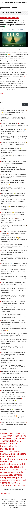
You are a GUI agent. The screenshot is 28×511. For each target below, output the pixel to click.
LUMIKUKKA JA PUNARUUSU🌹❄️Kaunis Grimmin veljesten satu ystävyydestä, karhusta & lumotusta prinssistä (14, 125)
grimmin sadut (6, 438)
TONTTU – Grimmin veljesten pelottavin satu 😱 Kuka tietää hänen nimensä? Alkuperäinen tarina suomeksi (14, 226)
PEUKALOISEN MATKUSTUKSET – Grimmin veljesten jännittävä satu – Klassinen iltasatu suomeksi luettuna (13, 271)
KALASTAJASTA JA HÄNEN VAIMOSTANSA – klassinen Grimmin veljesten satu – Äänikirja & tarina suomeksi (13, 322)
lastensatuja (6, 462)
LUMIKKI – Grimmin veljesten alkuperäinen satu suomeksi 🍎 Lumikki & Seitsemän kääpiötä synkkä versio (14, 233)
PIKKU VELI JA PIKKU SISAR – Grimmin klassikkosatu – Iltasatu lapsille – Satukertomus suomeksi (14, 347)
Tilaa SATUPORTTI (5, 493)
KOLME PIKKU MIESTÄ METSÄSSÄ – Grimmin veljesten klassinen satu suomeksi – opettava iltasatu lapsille (14, 341)
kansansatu (17, 451)
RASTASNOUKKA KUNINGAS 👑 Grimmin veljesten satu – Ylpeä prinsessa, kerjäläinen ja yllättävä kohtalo (14, 239)
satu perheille (15, 475)
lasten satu (21, 459)
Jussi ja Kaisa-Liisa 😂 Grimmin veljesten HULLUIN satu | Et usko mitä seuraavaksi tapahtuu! (12, 214)
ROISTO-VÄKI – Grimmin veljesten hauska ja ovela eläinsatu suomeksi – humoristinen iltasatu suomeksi (13, 354)
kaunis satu (6, 454)
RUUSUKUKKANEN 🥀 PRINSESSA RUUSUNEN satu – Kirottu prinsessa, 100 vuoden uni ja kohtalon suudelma (14, 252)
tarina (13, 483)
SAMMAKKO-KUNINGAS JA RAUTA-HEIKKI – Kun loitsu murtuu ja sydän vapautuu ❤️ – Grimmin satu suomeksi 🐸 (13, 398)
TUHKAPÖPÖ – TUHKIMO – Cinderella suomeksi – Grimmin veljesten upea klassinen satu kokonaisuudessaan (13, 316)
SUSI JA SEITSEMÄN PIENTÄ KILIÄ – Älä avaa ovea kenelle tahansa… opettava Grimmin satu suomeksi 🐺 (14, 379)
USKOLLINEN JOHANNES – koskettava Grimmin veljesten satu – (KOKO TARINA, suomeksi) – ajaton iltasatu (14, 373)
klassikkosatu (19, 454)
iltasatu (13, 443)
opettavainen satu (9, 464)
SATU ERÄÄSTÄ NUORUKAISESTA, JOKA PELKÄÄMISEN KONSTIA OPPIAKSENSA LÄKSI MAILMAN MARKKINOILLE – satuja (14, 386)
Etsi (1, 102)
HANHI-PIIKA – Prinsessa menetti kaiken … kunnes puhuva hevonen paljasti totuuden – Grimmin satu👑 (13, 182)
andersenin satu (5, 433)
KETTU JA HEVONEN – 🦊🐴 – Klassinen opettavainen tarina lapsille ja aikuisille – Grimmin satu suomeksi (12, 417)
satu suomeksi (3, 480)
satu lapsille (17, 472)
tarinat (18, 483)
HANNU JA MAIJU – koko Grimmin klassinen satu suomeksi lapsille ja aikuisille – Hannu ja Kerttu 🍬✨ (13, 328)
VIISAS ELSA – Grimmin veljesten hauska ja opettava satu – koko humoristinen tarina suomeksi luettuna (13, 284)
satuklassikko (19, 470)
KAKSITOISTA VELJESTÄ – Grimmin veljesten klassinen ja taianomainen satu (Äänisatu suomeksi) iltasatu (13, 360)
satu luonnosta (4, 475)
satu (10, 467)
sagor (6, 467)
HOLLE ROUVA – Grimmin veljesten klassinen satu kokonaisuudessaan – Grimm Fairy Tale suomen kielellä (13, 309)
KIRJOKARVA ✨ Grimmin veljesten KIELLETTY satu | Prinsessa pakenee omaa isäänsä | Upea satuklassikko (14, 207)
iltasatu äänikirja (6, 451)
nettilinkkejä (16, 507)
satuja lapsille (10, 470)
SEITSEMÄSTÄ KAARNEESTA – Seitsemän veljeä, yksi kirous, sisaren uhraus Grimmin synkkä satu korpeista (13, 303)
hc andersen (4, 444)
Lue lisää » (3, 93)
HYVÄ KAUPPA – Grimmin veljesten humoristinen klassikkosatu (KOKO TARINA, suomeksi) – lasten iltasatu (13, 366)
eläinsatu (3, 436)
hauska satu (19, 441)
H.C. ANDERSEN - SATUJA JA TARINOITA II (10, 17)
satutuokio (11, 480)
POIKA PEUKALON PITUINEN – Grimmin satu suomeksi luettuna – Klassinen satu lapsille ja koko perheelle (13, 277)
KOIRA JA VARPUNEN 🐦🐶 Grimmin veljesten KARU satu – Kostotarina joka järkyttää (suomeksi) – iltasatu (14, 220)
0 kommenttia (19, 29)
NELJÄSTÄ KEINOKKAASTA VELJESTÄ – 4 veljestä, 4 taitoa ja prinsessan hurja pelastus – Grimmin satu (14, 118)
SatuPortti (6, 499)
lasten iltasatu (7, 459)
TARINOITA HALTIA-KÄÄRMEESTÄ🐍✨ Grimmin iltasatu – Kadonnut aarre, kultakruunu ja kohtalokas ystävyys (14, 150)
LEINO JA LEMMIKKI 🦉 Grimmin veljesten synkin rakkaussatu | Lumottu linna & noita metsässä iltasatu (13, 201)
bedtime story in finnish (17, 433)
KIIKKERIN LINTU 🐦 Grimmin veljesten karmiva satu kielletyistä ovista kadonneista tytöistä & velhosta (14, 265)
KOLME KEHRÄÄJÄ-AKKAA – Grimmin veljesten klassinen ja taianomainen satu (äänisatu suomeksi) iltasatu (14, 335)
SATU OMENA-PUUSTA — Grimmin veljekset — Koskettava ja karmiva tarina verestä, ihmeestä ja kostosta (14, 258)
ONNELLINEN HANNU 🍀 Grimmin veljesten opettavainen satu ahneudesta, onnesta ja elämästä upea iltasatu (13, 195)
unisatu (13, 485)
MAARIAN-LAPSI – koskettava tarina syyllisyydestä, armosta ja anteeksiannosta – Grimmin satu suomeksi (13, 392)
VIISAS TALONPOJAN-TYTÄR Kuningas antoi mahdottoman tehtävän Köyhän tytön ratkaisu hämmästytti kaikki (13, 176)
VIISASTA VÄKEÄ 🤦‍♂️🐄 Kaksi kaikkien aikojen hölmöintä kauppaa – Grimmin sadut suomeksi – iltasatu (14, 157)
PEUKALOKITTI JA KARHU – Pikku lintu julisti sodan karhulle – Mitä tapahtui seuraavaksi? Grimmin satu (13, 163)
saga (1, 467)
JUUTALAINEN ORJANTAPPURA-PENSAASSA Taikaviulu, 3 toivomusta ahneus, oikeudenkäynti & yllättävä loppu (14, 137)
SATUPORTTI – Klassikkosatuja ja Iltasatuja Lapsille (13, 5)
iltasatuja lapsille (8, 446)
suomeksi (5, 483)
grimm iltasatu (19, 436)
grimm (10, 436)
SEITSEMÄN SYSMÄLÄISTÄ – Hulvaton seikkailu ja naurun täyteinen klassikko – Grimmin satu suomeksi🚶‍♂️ (12, 405)
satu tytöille (21, 480)
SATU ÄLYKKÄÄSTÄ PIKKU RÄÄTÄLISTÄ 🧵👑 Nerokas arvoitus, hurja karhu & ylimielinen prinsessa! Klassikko (14, 131)
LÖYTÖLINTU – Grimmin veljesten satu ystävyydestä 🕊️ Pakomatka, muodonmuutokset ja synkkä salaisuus (14, 246)
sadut (22, 464)
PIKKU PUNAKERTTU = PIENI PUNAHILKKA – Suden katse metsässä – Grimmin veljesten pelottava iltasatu (13, 296)
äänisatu (22, 485)
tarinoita (4, 485)
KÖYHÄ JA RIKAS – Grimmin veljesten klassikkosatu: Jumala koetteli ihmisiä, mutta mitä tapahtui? (13, 188)
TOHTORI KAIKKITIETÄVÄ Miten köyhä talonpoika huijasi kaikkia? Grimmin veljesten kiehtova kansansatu (13, 169)
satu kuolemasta (5, 472)
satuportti (3, 29)
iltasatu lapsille (8, 449)
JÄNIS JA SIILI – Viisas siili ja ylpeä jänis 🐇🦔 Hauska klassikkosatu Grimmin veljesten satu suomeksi (14, 424)
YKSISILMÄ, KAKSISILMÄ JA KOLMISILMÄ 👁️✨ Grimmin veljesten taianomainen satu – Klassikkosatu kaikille (14, 112)
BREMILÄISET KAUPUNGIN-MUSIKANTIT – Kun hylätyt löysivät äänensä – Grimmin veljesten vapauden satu (14, 290)
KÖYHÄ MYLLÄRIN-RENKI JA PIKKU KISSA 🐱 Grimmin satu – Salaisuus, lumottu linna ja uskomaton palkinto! (14, 144)
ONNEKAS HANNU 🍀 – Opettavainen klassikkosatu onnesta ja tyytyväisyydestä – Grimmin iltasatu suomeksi (13, 411)
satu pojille (5, 477)
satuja (3, 469)
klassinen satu (7, 456)
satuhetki (18, 467)
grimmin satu (20, 438)
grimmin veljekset (8, 441)
